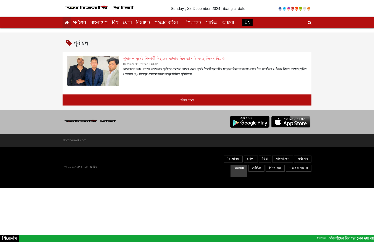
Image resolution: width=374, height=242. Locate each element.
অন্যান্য (228, 23)
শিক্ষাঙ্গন (193, 23)
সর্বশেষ (79, 23)
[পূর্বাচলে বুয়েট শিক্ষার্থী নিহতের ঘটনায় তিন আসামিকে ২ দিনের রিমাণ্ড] (93, 71)
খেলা (127, 23)
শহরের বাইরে (166, 23)
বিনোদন (143, 23)
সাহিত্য (211, 23)
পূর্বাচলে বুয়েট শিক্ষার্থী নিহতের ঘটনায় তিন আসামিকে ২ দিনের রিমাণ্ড (173, 59)
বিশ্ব (115, 23)
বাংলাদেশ (99, 23)
